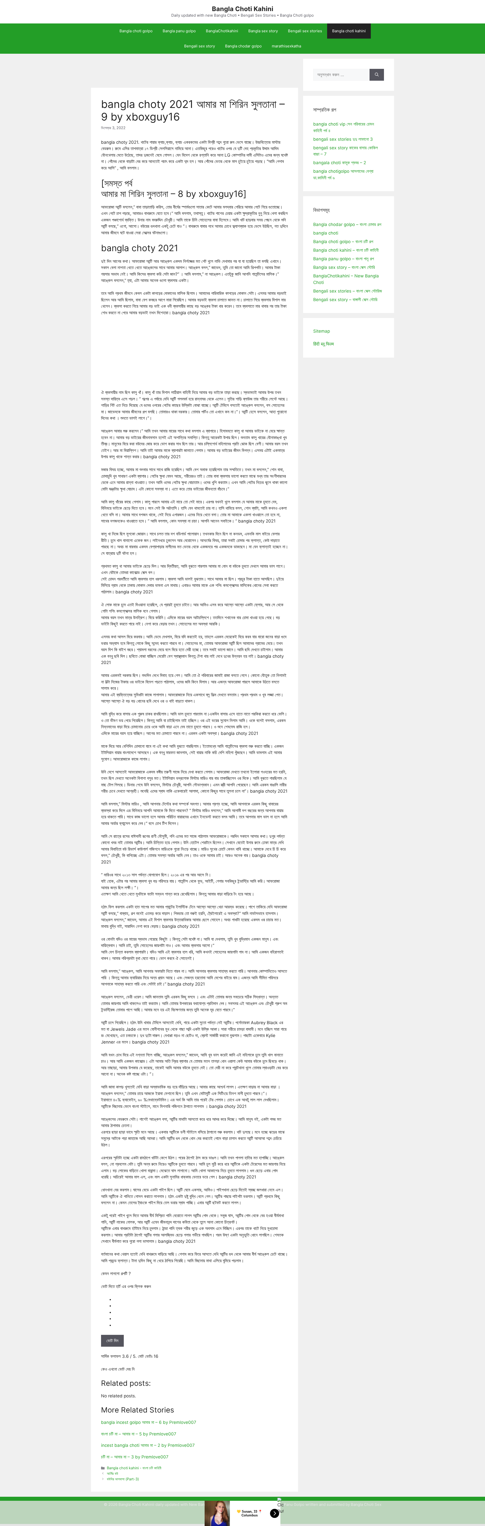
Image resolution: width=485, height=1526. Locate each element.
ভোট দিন (112, 1340)
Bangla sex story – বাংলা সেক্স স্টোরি (344, 267)
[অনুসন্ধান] (377, 75)
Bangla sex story (263, 30)
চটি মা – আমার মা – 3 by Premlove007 (134, 1456)
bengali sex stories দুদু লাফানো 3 (343, 139)
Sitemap (321, 331)
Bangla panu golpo (179, 30)
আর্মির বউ (112, 1473)
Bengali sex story (199, 46)
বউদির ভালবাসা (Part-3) (123, 1479)
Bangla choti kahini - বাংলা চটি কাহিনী (134, 1468)
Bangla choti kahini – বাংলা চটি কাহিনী (346, 250)
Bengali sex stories (305, 30)
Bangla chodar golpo (243, 46)
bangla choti (325, 233)
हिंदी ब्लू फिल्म (323, 344)
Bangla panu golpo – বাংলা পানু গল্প (343, 258)
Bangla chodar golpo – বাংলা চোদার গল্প (347, 224)
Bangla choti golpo (136, 30)
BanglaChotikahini (222, 30)
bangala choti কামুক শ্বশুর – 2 (339, 162)
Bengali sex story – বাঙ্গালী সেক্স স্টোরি (345, 299)
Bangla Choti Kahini (242, 9)
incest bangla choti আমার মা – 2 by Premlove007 (148, 1445)
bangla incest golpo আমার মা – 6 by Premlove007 (148, 1422)
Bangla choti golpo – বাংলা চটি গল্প (343, 241)
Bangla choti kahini (349, 30)
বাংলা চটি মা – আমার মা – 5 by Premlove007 (138, 1433)
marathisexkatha (286, 46)
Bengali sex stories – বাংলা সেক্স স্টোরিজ (347, 291)
